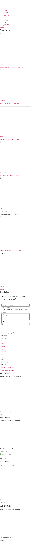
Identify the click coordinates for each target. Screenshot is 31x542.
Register (3, 357)
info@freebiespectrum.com (8, 367)
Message (3, 312)
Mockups (5, 12)
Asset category (5, 307)
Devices (5, 10)
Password (2, 392)
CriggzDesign (13, 333)
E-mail (1, 386)
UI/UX (28, 309)
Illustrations (6, 15)
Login (2, 354)
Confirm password (5, 398)
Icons (4, 14)
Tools (4, 17)
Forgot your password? (15, 445)
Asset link (4, 302)
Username (2, 380)
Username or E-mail (5, 424)
